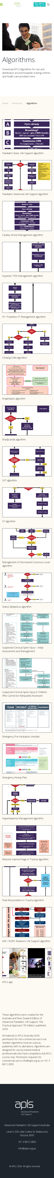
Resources (17, 103)
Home (5, 103)
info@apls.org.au (27, 1148)
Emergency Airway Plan (14, 777)
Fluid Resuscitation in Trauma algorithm (23, 900)
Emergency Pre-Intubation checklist (21, 736)
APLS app (7, 982)
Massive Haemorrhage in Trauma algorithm (25, 859)
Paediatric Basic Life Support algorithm (23, 153)
